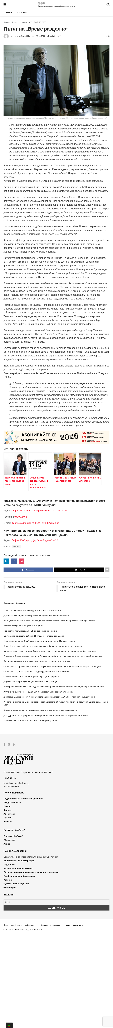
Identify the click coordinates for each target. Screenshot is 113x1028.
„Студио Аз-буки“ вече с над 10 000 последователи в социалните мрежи (38, 692)
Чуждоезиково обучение (16, 883)
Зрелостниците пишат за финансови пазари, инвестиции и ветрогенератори (40, 710)
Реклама (8, 821)
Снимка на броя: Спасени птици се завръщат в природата (32, 676)
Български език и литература (19, 860)
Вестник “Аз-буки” (13, 836)
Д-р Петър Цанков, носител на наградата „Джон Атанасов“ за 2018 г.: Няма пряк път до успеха (49, 697)
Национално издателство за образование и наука (56, 6)
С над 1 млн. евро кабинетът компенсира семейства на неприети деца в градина (43, 646)
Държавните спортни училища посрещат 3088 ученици (30, 681)
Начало (7, 22)
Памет (16, 547)
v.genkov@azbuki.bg (21, 36)
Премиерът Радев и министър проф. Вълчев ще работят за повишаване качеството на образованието (53, 656)
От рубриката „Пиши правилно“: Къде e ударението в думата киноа (36, 671)
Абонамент (9, 814)
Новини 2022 (26, 22)
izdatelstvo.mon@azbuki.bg (25, 523)
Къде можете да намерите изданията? (23, 798)
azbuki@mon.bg (50, 523)
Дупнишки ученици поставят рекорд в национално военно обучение (36, 615)
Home (9, 12)
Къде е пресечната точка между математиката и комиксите (32, 610)
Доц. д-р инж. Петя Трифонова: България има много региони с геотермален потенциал (46, 715)
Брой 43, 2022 (40, 22)
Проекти (8, 817)
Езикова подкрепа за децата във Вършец (23, 625)
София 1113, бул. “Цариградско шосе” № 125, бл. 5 (39, 510)
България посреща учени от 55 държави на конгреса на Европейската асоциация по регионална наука (54, 686)
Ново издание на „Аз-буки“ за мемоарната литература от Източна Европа (39, 641)
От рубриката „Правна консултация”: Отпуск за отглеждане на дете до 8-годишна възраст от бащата (52, 666)
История (8, 880)
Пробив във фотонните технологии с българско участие (31, 720)
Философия (10, 887)
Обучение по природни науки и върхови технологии (31, 872)
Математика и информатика (18, 868)
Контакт (8, 810)
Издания (22, 12)
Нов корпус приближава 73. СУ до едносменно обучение (31, 631)
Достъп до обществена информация (20, 925)
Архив (7, 844)
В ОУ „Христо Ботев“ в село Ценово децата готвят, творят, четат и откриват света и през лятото (49, 620)
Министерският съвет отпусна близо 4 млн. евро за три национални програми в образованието (50, 651)
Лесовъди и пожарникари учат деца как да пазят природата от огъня (37, 661)
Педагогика (9, 864)
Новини (15, 22)
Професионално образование (19, 876)
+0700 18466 (10, 778)
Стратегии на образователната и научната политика (31, 857)
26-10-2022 (40, 36)
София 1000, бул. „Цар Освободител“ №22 (34, 540)
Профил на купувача (74, 925)
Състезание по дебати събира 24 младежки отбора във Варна (34, 636)
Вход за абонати (12, 802)
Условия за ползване (50, 925)
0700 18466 (20, 517)
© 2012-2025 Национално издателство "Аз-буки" (24, 930)
